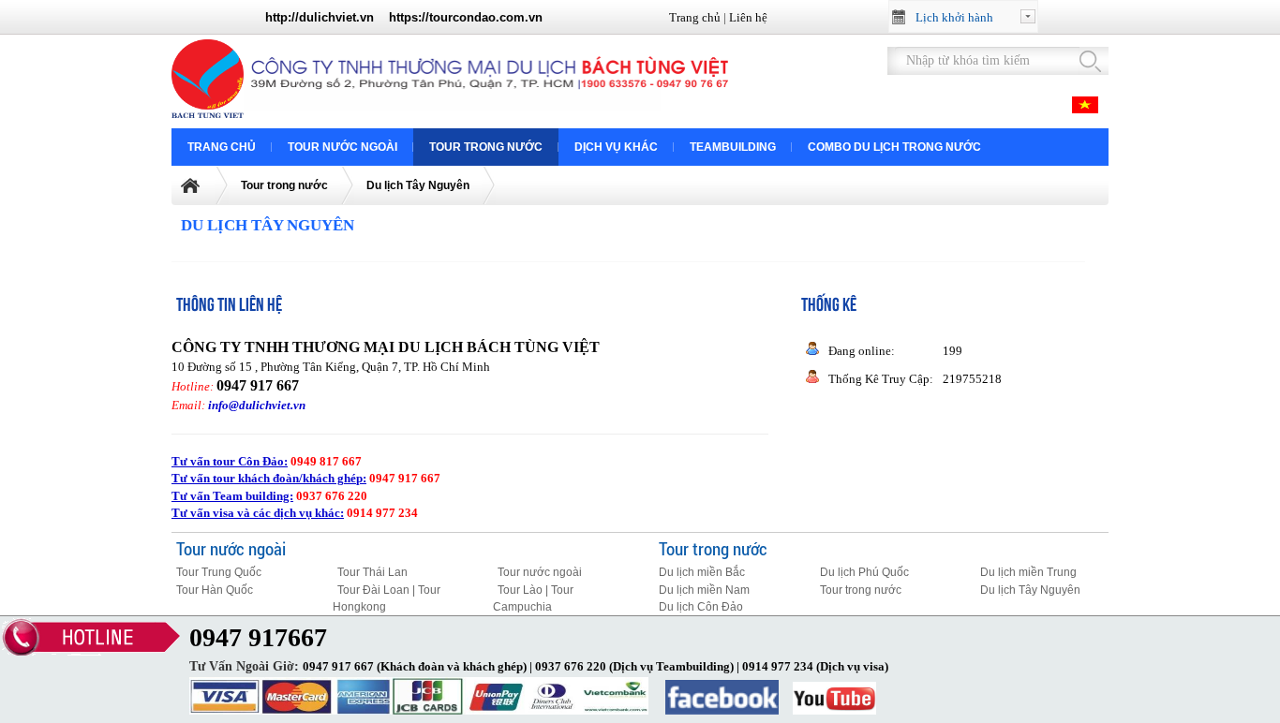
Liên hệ (748, 17)
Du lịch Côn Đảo (701, 606)
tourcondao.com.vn (486, 17)
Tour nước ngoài (342, 147)
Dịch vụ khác (616, 147)
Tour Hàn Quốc (214, 590)
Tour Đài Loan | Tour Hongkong (386, 598)
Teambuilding (733, 147)
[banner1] (211, 114)
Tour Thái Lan (372, 572)
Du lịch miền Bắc (702, 572)
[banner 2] (490, 110)
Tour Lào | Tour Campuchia (533, 598)
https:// (409, 17)
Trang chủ (695, 17)
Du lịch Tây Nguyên (417, 185)
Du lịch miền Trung (1028, 572)
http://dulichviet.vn (319, 17)
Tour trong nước (486, 147)
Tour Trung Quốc (218, 572)
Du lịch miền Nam (704, 590)
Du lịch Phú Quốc (864, 572)
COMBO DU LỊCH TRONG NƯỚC (894, 147)
